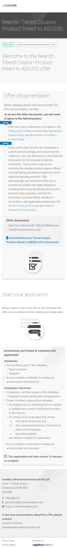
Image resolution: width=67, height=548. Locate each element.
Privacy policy (8, 544)
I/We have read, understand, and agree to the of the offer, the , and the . (35, 133)
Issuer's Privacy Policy (21, 205)
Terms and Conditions (21, 131)
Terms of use (8, 540)
